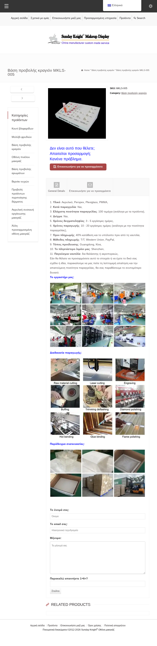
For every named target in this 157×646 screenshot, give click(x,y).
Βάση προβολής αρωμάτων (21, 171)
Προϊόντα (125, 18)
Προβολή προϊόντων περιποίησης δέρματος (19, 195)
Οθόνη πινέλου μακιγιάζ (21, 159)
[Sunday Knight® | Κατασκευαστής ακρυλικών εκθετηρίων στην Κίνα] (78, 45)
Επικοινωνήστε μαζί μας (66, 18)
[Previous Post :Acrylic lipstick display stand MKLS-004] (22, 89)
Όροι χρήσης (94, 625)
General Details (56, 191)
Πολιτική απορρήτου (115, 625)
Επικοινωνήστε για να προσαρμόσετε (80, 166)
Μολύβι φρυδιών (22, 136)
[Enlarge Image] (77, 88)
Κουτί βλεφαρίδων (22, 128)
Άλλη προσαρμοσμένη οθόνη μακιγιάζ (22, 229)
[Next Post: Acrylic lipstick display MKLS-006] (23, 98)
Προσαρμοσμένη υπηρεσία (100, 18)
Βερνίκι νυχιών (20, 181)
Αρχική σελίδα (19, 18)
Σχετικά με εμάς (40, 18)
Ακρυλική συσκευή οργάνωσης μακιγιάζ (23, 213)
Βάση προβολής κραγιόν (134, 93)
